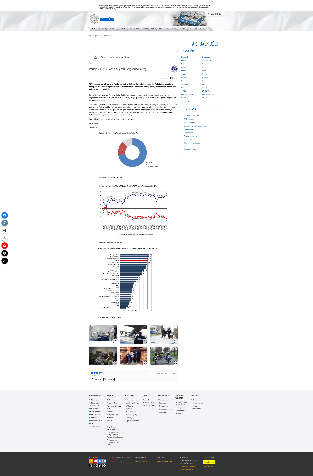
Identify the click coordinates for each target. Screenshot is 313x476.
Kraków (184, 67)
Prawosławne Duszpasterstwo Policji (113, 442)
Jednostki (110, 400)
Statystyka (129, 395)
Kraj (203, 84)
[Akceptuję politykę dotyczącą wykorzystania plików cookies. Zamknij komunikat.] (212, 2)
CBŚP (204, 88)
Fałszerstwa (188, 133)
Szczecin (205, 81)
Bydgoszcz (206, 57)
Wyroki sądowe (148, 405)
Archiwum (179, 413)
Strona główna (94, 36)
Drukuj (174, 78)
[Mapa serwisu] (212, 13)
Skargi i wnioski (198, 403)
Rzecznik (195, 400)
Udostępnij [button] (97, 379)
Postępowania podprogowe (181, 409)
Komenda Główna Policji (114, 407)
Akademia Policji (208, 94)
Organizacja (111, 411)
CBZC (183, 91)
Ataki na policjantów (191, 116)
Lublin (183, 71)
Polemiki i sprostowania (95, 425)
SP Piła (205, 98)
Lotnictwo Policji (96, 421)
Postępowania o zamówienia (182, 403)
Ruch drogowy (95, 411)
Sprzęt (109, 421)
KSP (204, 67)
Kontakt (194, 395)
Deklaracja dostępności (164, 461)
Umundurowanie (113, 424)
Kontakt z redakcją (141, 461)
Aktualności (106, 36)
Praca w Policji (164, 395)
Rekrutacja (163, 412)
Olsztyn (184, 74)
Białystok (184, 57)
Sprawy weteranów (196, 407)
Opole (204, 74)
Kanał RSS (91, 461)
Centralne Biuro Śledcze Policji (195, 126)
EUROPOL (206, 91)
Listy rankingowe (165, 409)
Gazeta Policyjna (187, 94)
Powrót (164, 78)
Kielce (204, 64)
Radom (205, 77)
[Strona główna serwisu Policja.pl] (208, 13)
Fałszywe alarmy (190, 136)
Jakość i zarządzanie (192, 143)
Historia (110, 418)
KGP (183, 88)
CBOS (152, 373)
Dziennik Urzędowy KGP (148, 401)
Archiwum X (94, 408)
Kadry (186, 146)
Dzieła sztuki (189, 129)
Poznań (184, 77)
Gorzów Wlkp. (207, 60)
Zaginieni (93, 418)
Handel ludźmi (189, 139)
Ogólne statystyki (132, 403)
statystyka (172, 373)
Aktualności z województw (95, 404)
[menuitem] (99, 28)
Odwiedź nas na (96, 461)
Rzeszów (184, 81)
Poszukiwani (95, 414)
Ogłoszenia (163, 406)
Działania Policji (95, 395)
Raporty (129, 418)
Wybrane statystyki (129, 407)
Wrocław (184, 84)
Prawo (144, 395)
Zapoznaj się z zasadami (188, 466)
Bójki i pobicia (189, 119)
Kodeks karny (131, 411)
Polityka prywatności (186, 469)
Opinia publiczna (132, 421)
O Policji (109, 395)
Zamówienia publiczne (179, 396)
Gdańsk (184, 60)
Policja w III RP (112, 414)
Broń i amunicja (190, 122)
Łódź (204, 71)
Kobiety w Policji (190, 150)
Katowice (184, 64)
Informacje (130, 400)
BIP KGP (121, 461)
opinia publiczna (161, 373)
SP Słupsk (185, 101)
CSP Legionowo (187, 98)
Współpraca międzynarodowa (113, 428)
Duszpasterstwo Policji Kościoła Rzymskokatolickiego (115, 434)
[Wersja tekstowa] (216, 13)
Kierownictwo (112, 403)
